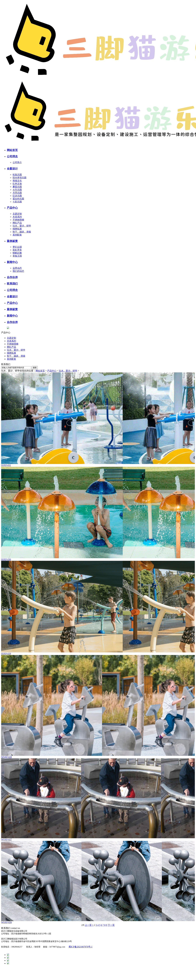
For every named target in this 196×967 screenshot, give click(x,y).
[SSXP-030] (98, 512)
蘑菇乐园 (17, 186)
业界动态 (17, 268)
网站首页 (40, 371)
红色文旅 (17, 183)
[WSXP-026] (98, 881)
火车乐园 (17, 189)
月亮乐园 (17, 192)
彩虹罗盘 (17, 250)
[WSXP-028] (98, 705)
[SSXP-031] (98, 418)
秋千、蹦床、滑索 (22, 232)
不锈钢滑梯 (18, 220)
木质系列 (17, 217)
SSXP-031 (6, 465)
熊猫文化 (17, 180)
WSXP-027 (6, 839)
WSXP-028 (6, 757)
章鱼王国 (17, 256)
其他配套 (17, 235)
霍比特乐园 (18, 198)
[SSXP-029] (98, 606)
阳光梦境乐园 (19, 177)
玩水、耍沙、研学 (22, 226)
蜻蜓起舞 (17, 253)
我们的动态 (18, 271)
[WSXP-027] (98, 798)
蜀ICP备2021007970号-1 (80, 946)
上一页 (88, 925)
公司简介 (17, 162)
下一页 (111, 925)
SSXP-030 (6, 559)
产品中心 (51, 371)
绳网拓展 (17, 229)
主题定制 (17, 213)
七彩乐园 (17, 201)
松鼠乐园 (17, 174)
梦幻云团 (17, 247)
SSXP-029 (6, 653)
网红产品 (17, 223)
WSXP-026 (6, 922)
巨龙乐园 (17, 195)
